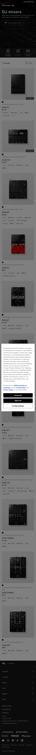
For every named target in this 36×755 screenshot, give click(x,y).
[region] (18, 377)
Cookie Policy (21, 388)
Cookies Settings (18, 406)
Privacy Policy (8, 390)
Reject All (18, 401)
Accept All (18, 395)
